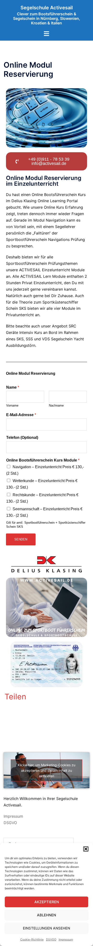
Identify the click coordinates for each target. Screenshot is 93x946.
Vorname (12, 405)
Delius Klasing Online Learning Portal (44, 200)
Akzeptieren (46, 902)
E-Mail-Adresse (21, 415)
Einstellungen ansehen (46, 928)
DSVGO (51, 939)
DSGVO (10, 822)
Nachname (56, 405)
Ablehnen (46, 915)
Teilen (15, 697)
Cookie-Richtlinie (32, 939)
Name (12, 387)
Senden (20, 539)
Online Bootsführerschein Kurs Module (42, 460)
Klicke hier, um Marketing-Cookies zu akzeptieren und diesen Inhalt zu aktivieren (46, 770)
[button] (85, 849)
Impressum (66, 939)
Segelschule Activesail (47, 8)
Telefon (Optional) (22, 437)
